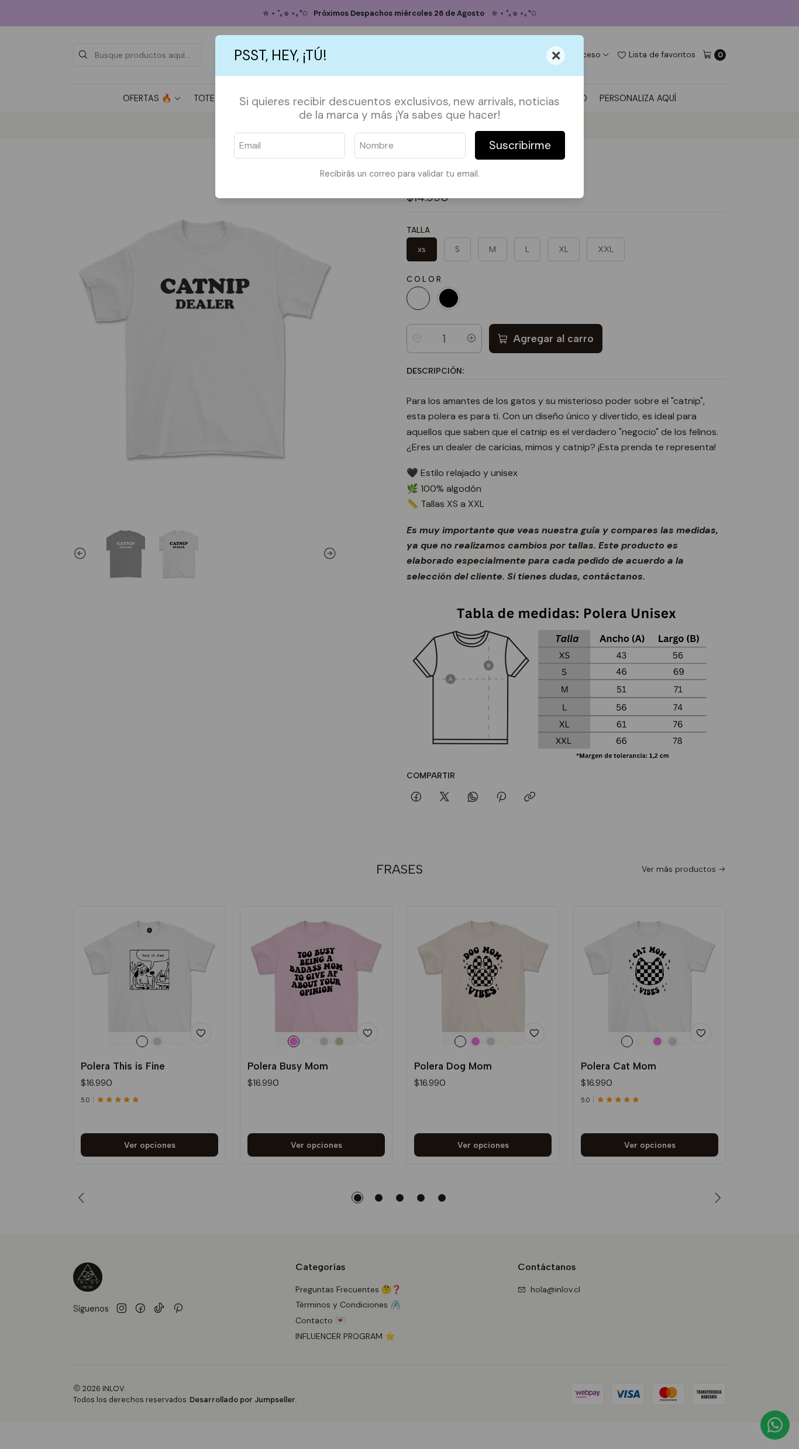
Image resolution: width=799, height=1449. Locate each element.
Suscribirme (520, 145)
